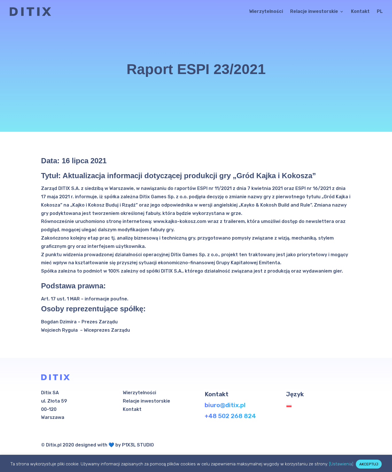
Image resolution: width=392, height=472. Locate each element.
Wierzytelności (266, 11)
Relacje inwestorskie (314, 11)
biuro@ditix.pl (225, 405)
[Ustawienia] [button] (341, 464)
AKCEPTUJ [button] (368, 464)
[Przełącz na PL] (290, 405)
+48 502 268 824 (230, 415)
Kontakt (360, 11)
